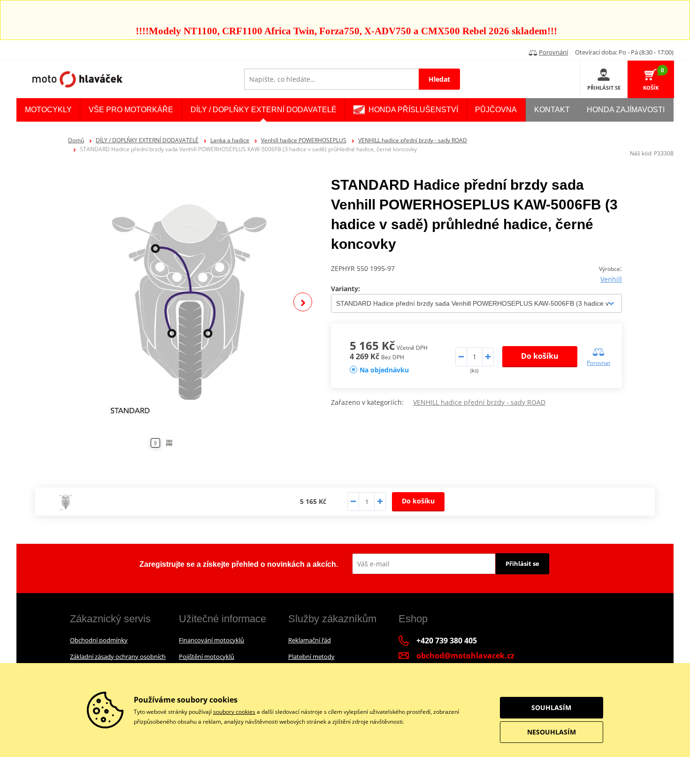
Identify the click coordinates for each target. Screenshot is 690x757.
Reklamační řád (309, 640)
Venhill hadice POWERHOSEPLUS (303, 140)
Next (302, 302)
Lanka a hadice (229, 140)
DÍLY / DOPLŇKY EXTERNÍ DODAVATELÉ (147, 140)
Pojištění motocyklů (206, 656)
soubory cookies (234, 712)
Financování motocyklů (211, 640)
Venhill (611, 279)
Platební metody (311, 656)
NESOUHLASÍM (551, 731)
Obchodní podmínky (99, 640)
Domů (76, 140)
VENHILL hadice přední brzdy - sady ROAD (412, 140)
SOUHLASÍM (551, 707)
